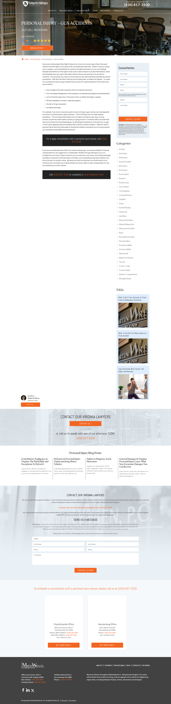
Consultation (36, 48)
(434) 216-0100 (72, 633)
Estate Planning (125, 208)
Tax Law (122, 262)
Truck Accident (124, 270)
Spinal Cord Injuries (126, 258)
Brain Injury (123, 170)
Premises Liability (125, 245)
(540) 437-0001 (110, 633)
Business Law (124, 183)
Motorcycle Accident (127, 228)
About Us (52, 11)
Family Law (123, 212)
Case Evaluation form (93, 174)
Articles (122, 149)
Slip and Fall (123, 253)
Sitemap (64, 700)
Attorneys (108, 665)
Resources (105, 11)
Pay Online (146, 665)
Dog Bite (122, 199)
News (121, 233)
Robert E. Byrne (33, 398)
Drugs (121, 203)
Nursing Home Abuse (127, 237)
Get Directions (63, 645)
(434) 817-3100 (137, 5)
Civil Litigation (124, 191)
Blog (26, 59)
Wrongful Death (125, 279)
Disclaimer (72, 700)
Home (22, 59)
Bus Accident (124, 174)
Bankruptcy (123, 157)
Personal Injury (35, 59)
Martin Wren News (126, 220)
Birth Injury (123, 166)
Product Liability (125, 249)
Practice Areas (66, 11)
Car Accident (124, 187)
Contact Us (118, 11)
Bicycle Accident (125, 162)
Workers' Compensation (128, 274)
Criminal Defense (125, 195)
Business (122, 178)
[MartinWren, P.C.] (35, 3)
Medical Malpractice (126, 224)
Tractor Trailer (124, 266)
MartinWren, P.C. (39, 700)
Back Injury (123, 153)
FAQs (95, 11)
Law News (123, 216)
